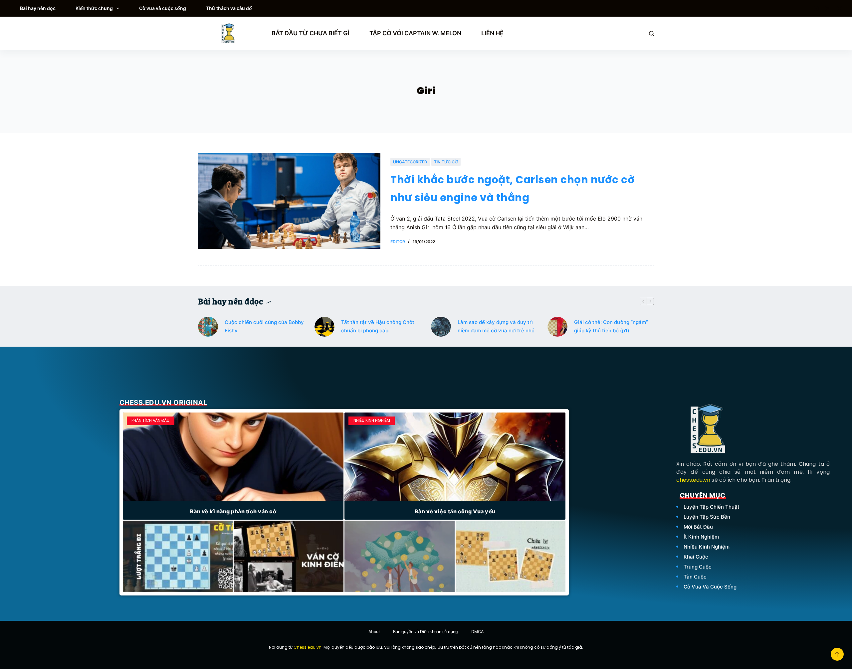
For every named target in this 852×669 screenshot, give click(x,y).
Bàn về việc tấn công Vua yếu (455, 511)
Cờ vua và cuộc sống (162, 8)
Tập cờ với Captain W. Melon (415, 33)
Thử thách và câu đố (229, 8)
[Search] (651, 33)
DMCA (477, 631)
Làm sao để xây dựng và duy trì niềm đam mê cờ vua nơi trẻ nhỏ (496, 326)
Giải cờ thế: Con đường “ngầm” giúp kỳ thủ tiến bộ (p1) (611, 326)
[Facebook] (816, 8)
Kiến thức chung (94, 8)
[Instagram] (839, 8)
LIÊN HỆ (492, 33)
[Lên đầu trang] (837, 654)
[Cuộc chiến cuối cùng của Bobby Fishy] (208, 327)
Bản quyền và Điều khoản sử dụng (425, 631)
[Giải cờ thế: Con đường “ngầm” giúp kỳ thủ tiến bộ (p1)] (557, 327)
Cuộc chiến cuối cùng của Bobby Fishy (264, 326)
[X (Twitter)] (827, 8)
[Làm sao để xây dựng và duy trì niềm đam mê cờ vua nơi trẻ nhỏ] (441, 327)
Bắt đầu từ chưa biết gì (310, 33)
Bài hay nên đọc (38, 8)
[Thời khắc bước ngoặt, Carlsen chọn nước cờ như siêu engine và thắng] (289, 201)
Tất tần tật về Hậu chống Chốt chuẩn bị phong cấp (377, 326)
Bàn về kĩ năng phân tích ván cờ (233, 511)
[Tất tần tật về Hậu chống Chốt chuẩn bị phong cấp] (324, 327)
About (374, 631)
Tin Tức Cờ (446, 161)
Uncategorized (410, 161)
